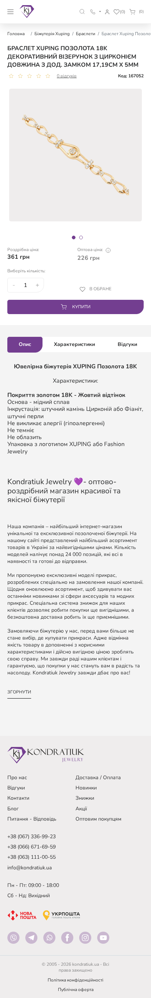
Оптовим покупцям (98, 818)
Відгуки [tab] (127, 344)
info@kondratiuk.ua (29, 867)
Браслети (85, 34)
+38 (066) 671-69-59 (31, 846)
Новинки (86, 787)
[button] (82, 11)
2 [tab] (81, 237)
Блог (13, 808)
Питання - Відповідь (31, 818)
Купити (81, 307)
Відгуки (16, 787)
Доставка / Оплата (98, 777)
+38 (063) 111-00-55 (31, 857)
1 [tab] (74, 237)
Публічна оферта (75, 990)
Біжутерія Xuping (52, 34)
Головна (16, 34)
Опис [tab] (25, 344)
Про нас (17, 777)
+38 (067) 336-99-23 (31, 836)
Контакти (18, 798)
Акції (81, 808)
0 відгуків (67, 76)
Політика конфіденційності (75, 980)
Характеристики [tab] (74, 344)
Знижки (85, 798)
